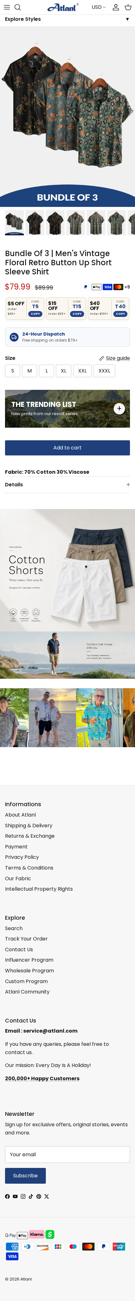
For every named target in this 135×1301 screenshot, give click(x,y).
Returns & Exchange (30, 836)
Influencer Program (29, 960)
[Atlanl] (63, 7)
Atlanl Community (27, 991)
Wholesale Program (29, 970)
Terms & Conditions (29, 867)
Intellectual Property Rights (39, 889)
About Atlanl (20, 814)
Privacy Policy (22, 857)
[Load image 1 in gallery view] (67, 116)
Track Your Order (26, 938)
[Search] (21, 7)
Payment (16, 846)
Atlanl (26, 1279)
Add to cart (67, 447)
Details (14, 484)
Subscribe (25, 1175)
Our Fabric (18, 878)
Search (14, 928)
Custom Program (26, 981)
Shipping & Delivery (28, 825)
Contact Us (19, 949)
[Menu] (7, 7)
